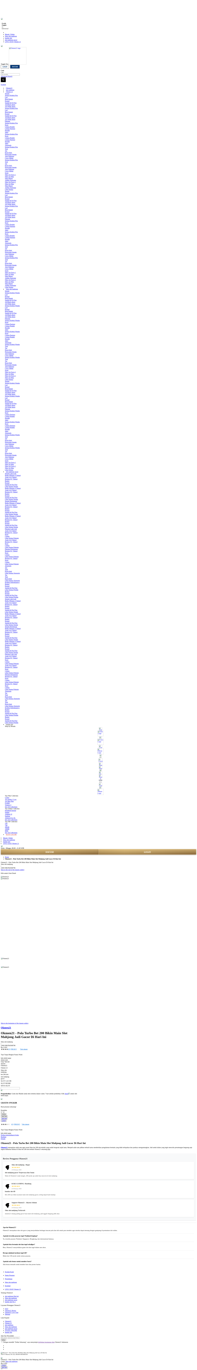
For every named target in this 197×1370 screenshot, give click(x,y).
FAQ (6, 1309)
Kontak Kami (9, 1272)
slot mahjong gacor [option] (5, 1077)
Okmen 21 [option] (4, 1068)
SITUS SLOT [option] (5, 1086)
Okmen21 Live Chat (11, 1312)
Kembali (7, 1286)
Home (7, 857)
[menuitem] (9, 88)
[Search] (3, 79)
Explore (3, 84)
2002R (7, 827)
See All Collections (11, 807)
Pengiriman (8, 1279)
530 (6, 823)
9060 (6, 831)
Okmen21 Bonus (10, 1310)
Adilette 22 (8, 814)
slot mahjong (9, 1325)
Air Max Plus (9, 801)
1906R (7, 829)
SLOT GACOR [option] (6, 1081)
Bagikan (3, 1137)
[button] (5, 961)
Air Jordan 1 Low (11, 799)
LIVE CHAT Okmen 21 (13, 42)
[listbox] (39, 1076)
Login (5, 66)
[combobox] (10, 74)
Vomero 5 (8, 805)
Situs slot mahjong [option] (4, 1071)
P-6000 (7, 803)
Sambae (7, 816)
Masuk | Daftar (10, 34)
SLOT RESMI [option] (5, 1083)
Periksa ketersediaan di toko (10, 1135)
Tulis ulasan (24, 1049)
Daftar (15, 66)
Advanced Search (6, 76)
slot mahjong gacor (11, 40)
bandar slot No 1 (10, 1302)
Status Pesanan (10, 1275)
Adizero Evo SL (10, 818)
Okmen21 (4, 1147)
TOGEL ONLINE (11, 1330)
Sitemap (7, 1314)
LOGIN (147, 852)
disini (66, 1094)
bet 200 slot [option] (4, 1074)
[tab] (98, 85)
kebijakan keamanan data (46, 1342)
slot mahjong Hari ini (12, 1296)
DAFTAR (50, 852)
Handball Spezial (10, 810)
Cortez (7, 797)
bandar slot (8, 38)
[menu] (98, 461)
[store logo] (17, 64)
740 (6, 825)
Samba (7, 812)
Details (3, 1139)
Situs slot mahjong (11, 36)
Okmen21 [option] (4, 1065)
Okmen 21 (8, 1323)
